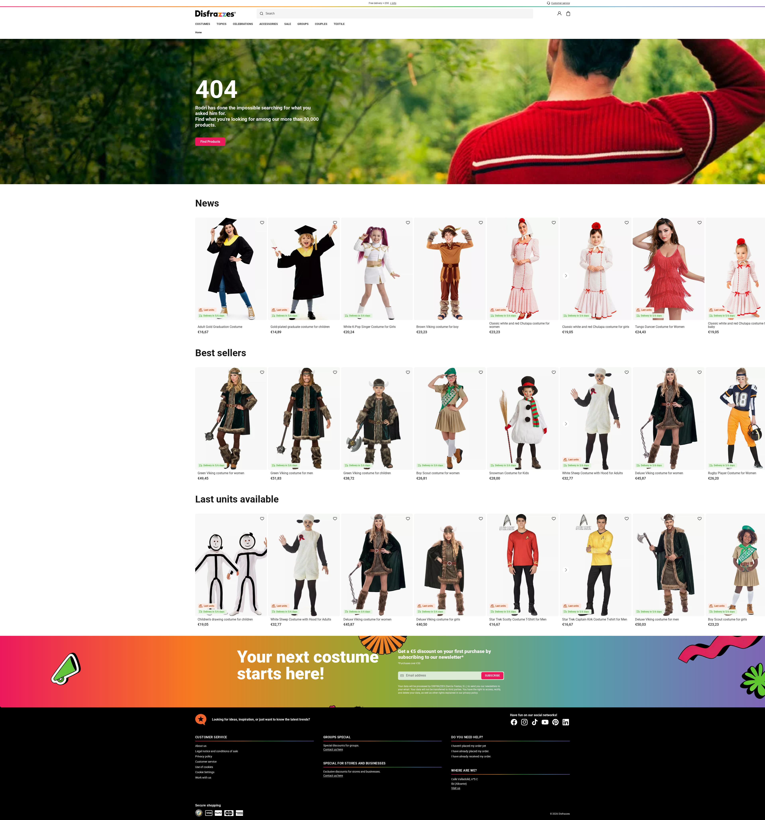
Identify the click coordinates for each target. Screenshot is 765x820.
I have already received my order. (471, 756)
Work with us (203, 777)
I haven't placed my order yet (468, 745)
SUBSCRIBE (492, 675)
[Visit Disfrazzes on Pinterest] (555, 722)
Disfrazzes (564, 813)
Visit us (455, 788)
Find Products (210, 142)
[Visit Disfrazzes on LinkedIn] (566, 722)
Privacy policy (203, 756)
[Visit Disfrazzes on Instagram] (524, 722)
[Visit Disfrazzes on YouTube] (545, 722)
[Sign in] (559, 13)
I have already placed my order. (470, 751)
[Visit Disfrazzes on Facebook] (514, 722)
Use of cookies (204, 767)
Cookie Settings (204, 772)
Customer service (206, 761)
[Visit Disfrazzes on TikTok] (535, 722)
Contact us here (333, 749)
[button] (566, 275)
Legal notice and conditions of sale (216, 751)
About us (200, 745)
